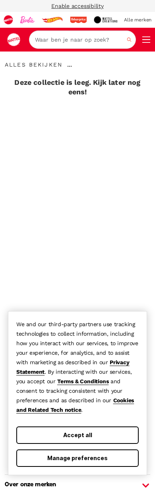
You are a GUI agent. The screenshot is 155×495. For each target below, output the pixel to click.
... (69, 64)
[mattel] (8, 20)
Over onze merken (30, 484)
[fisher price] (78, 20)
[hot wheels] (52, 20)
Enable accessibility (77, 6)
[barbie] (27, 20)
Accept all (77, 435)
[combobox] (82, 40)
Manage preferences (77, 458)
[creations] (105, 20)
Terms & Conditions (82, 381)
